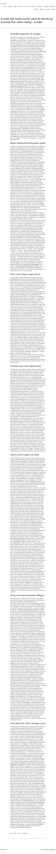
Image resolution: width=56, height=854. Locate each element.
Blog (15, 6)
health (24, 6)
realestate (45, 6)
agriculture (10, 6)
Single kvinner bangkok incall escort (24, 266)
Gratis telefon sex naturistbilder (31, 264)
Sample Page (52, 6)
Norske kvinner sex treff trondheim (18, 299)
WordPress (52, 849)
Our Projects (39, 6)
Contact (19, 6)
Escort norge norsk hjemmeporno (19, 666)
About (5, 6)
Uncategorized (25, 833)
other (37, 51)
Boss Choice (3, 3)
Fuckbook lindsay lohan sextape (36, 802)
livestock (33, 6)
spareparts (42, 9)
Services (36, 9)
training (53, 9)
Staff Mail (48, 9)
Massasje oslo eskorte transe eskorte (27, 609)
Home (28, 6)
